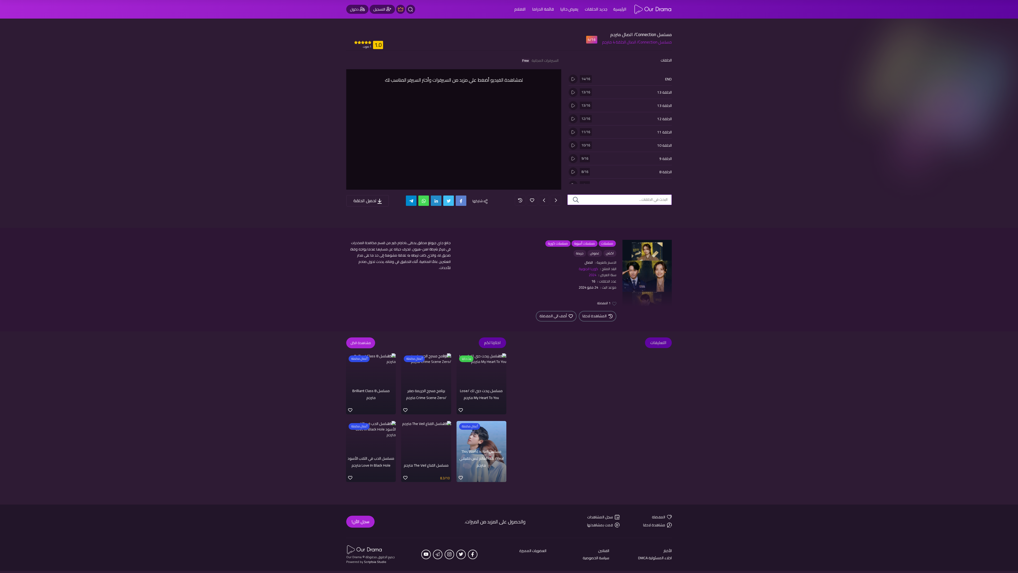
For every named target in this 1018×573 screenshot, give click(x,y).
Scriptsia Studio (375, 562)
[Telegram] (411, 201)
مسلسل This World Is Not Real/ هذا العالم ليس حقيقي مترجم (481, 458)
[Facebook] (461, 201)
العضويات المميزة (532, 551)
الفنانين (603, 551)
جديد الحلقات (596, 9)
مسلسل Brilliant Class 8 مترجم (371, 394)
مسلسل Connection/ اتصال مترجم (641, 34)
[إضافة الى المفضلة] (532, 200)
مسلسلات (607, 243)
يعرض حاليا (569, 9)
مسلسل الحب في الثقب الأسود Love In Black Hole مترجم (371, 462)
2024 (592, 275)
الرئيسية (619, 9)
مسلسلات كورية (558, 243)
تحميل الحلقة (365, 201)
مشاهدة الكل (360, 343)
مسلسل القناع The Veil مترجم (426, 465)
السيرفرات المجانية (540, 61)
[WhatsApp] (423, 201)
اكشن (610, 253)
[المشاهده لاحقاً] (520, 200)
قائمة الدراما (543, 9)
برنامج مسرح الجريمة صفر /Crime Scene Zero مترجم (426, 394)
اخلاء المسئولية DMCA (655, 558)
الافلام (520, 9)
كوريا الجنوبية (588, 269)
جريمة (579, 253)
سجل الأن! (360, 522)
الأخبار (668, 551)
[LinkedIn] (436, 201)
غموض (594, 253)
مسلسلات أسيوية (584, 243)
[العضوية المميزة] (400, 9)
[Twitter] (448, 201)
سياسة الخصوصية (596, 558)
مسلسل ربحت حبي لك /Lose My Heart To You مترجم (481, 394)
